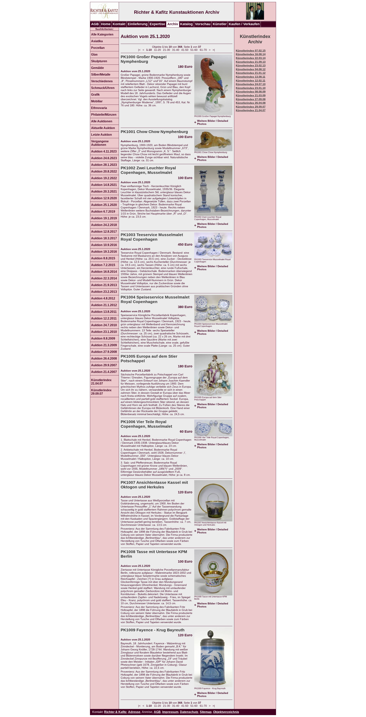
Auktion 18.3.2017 (104, 238)
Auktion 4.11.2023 (104, 151)
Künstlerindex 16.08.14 (251, 54)
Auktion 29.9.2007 (104, 365)
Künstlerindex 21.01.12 (251, 72)
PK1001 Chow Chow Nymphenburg (154, 131)
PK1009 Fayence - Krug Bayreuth (153, 630)
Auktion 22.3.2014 (104, 278)
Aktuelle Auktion (103, 128)
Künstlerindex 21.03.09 (251, 95)
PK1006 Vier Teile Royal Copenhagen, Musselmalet (146, 423)
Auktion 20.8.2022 (104, 171)
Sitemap (206, 712)
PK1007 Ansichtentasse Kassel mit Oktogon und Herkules (154, 484)
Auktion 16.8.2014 (104, 271)
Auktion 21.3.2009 (104, 345)
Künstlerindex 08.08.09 (251, 91)
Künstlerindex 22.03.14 (251, 58)
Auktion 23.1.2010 (104, 331)
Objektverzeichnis (226, 712)
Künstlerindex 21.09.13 (251, 61)
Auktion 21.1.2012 (104, 305)
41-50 (184, 49)
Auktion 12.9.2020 (104, 198)
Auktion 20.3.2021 (104, 191)
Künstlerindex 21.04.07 (101, 381)
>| (214, 49)
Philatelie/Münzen (103, 114)
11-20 (157, 49)
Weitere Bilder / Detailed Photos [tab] (212, 122)
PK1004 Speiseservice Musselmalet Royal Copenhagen (155, 299)
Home (106, 24)
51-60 (193, 49)
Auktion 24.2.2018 (104, 225)
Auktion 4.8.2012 (103, 298)
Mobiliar (97, 101)
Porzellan (98, 47)
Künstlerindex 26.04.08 (251, 102)
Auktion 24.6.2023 (104, 158)
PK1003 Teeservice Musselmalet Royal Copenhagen (152, 236)
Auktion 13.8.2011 (104, 311)
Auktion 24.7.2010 (104, 325)
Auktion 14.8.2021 (104, 184)
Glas (94, 54)
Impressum (170, 712)
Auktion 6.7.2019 (103, 211)
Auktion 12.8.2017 (104, 231)
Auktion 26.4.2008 (104, 358)
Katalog (186, 24)
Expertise (157, 24)
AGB (95, 24)
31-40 (175, 49)
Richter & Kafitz (115, 712)
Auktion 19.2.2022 (104, 178)
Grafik (95, 94)
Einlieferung (138, 24)
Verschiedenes (102, 81)
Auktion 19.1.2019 (104, 218)
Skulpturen (99, 61)
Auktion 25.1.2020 (104, 204)
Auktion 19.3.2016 (104, 251)
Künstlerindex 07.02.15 (251, 50)
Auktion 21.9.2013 (104, 285)
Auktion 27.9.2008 (104, 351)
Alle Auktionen (101, 121)
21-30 (166, 49)
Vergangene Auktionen (100, 143)
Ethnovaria (99, 108)
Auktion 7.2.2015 (103, 265)
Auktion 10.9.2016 (104, 245)
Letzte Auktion (101, 134)
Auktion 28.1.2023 (104, 164)
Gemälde (97, 67)
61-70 (203, 49)
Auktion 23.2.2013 (104, 291)
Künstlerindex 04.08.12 (251, 69)
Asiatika (97, 41)
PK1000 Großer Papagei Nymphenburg (144, 59)
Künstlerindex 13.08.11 (250, 76)
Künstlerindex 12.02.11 (250, 80)
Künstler (220, 24)
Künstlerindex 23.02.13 (251, 65)
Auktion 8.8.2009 (103, 338)
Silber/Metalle (100, 74)
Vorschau (202, 24)
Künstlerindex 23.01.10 (251, 88)
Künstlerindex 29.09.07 (101, 392)
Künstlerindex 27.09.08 (251, 99)
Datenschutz (189, 712)
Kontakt (119, 24)
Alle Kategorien (102, 34)
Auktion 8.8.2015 (103, 258)
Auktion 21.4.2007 (104, 371)
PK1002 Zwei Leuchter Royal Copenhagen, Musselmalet (148, 170)
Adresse (134, 712)
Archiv (172, 24)
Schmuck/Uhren (103, 88)
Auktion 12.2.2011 (104, 318)
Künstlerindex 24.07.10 (251, 84)
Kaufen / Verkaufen (244, 24)
